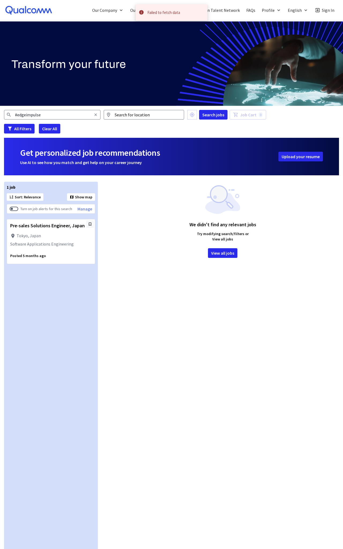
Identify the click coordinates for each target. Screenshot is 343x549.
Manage (84, 209)
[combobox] (52, 115)
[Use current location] (192, 115)
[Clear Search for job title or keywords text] (95, 114)
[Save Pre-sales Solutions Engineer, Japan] (90, 224)
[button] (108, 10)
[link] (28, 10)
